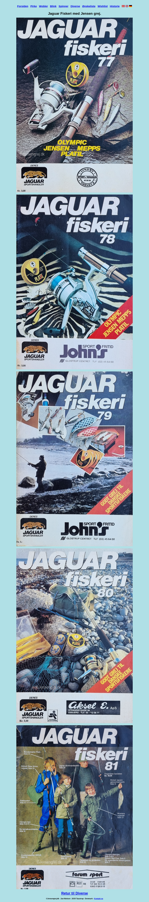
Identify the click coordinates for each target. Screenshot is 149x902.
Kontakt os (98, 899)
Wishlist (103, 6)
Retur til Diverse (74, 893)
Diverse (75, 6)
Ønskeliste (88, 6)
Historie (115, 6)
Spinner (63, 6)
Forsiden (22, 6)
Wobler (43, 6)
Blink (53, 6)
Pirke (33, 6)
